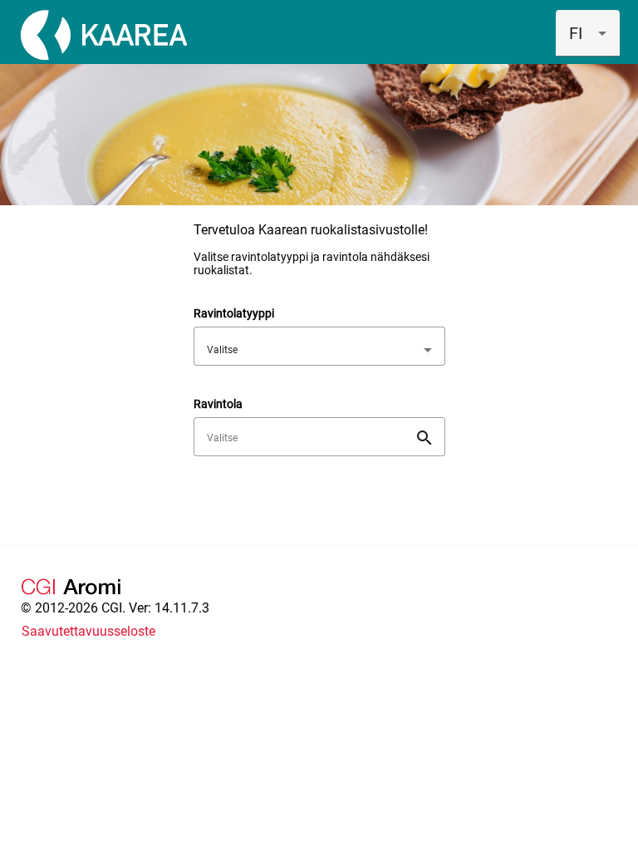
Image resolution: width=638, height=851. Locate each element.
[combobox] (587, 33)
